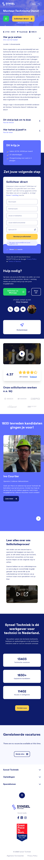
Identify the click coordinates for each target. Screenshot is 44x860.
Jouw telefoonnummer (16, 222)
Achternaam (13, 208)
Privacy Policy (32, 856)
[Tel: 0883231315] (10, 309)
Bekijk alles (20, 754)
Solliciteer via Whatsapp (12, 292)
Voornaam (12, 202)
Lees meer (9, 499)
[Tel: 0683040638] (16, 309)
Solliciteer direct (21, 20)
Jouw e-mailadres (15, 215)
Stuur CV (36, 292)
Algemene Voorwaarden (15, 856)
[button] (22, 353)
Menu (34, 4)
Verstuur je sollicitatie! (22, 237)
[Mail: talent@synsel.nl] (23, 309)
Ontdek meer (22, 708)
